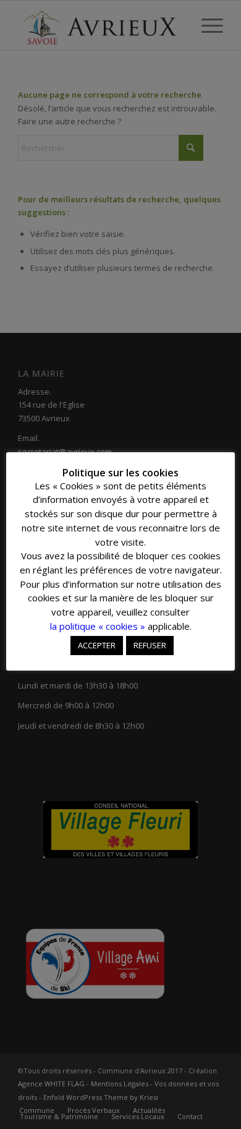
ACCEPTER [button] (97, 645)
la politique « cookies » (97, 626)
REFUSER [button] (149, 645)
